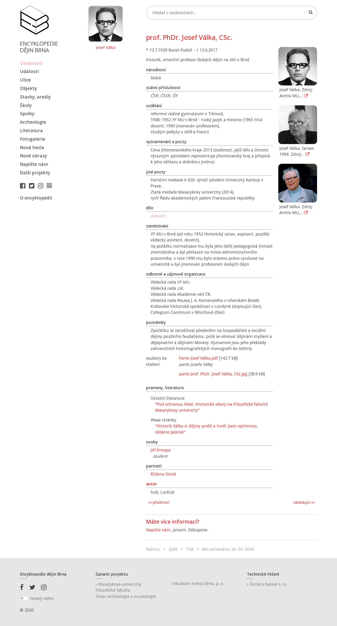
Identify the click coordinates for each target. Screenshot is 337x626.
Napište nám (34, 164)
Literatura (31, 130)
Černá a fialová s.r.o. (267, 584)
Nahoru (153, 549)
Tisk (190, 549)
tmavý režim (42, 598)
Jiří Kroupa (161, 450)
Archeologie (33, 122)
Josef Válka (105, 48)
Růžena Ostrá (163, 474)
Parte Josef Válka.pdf (198, 358)
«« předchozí (158, 502)
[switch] (24, 598)
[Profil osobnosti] (50, 185)
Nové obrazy (33, 156)
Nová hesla (32, 147)
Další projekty (35, 172)
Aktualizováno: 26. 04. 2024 (228, 549)
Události (29, 71)
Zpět (173, 549)
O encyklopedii (36, 198)
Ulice (25, 80)
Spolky (27, 113)
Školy (26, 105)
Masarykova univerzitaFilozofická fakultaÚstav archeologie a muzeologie (126, 590)
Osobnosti (31, 63)
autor (151, 484)
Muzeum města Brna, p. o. (198, 583)
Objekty (28, 88)
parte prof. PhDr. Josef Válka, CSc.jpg (213, 374)
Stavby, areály (35, 97)
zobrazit (158, 216)
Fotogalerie (32, 139)
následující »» (304, 502)
